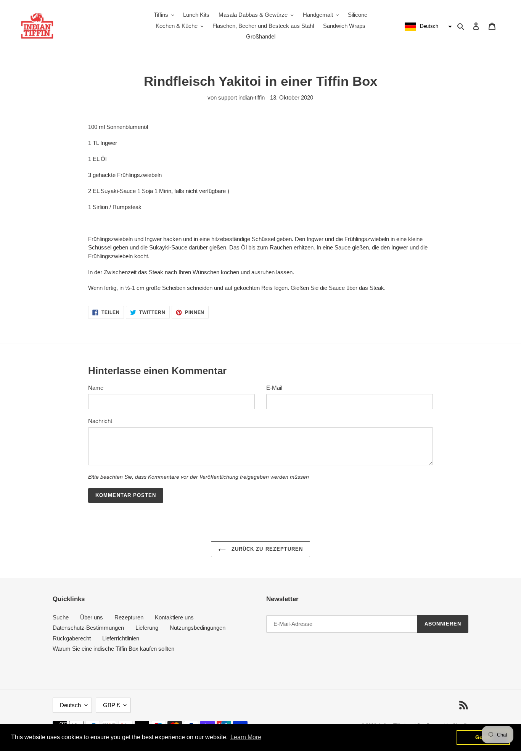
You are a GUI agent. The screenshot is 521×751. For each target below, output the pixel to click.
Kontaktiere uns (174, 617)
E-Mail (274, 387)
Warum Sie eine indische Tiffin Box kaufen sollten (113, 648)
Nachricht (100, 421)
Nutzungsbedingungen (197, 627)
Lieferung (146, 627)
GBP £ (111, 705)
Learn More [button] (245, 737)
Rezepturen (128, 617)
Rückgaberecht (72, 638)
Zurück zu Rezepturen (266, 549)
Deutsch (70, 705)
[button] (427, 27)
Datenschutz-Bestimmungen (88, 627)
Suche (61, 617)
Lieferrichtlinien (120, 638)
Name (95, 387)
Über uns (91, 617)
